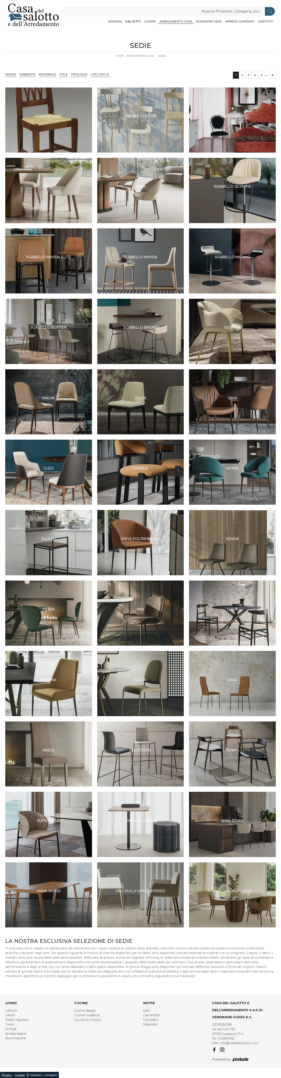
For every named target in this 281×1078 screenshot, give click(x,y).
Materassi (150, 1024)
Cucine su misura (87, 1020)
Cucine (150, 21)
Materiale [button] (47, 74)
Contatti (265, 21)
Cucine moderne (87, 1015)
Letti (146, 1010)
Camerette (151, 1015)
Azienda (115, 21)
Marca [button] (10, 74)
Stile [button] (63, 74)
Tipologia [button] (79, 74)
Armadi (11, 1029)
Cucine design (85, 1010)
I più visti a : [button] (100, 74)
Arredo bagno (16, 1034)
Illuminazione (15, 1038)
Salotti (133, 21)
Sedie (162, 55)
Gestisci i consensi (43, 1075)
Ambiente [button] (28, 74)
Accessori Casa (209, 21)
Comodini (150, 1020)
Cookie (20, 1075)
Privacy (7, 1075)
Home (120, 55)
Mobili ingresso (17, 1020)
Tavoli (9, 1024)
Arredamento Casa (175, 21)
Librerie (11, 1010)
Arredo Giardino (239, 21)
